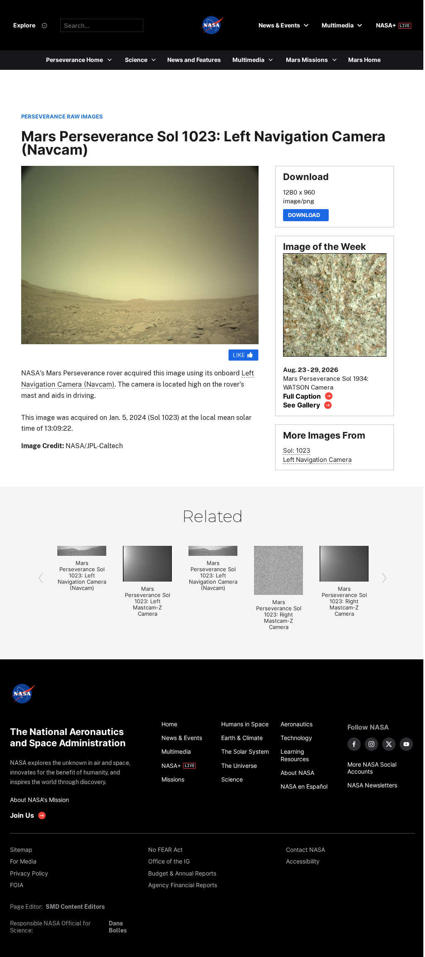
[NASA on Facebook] (354, 744)
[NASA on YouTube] (406, 744)
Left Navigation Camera (317, 460)
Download (306, 215)
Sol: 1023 (296, 450)
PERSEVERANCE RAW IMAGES (62, 116)
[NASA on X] (389, 744)
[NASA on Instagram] (371, 744)
